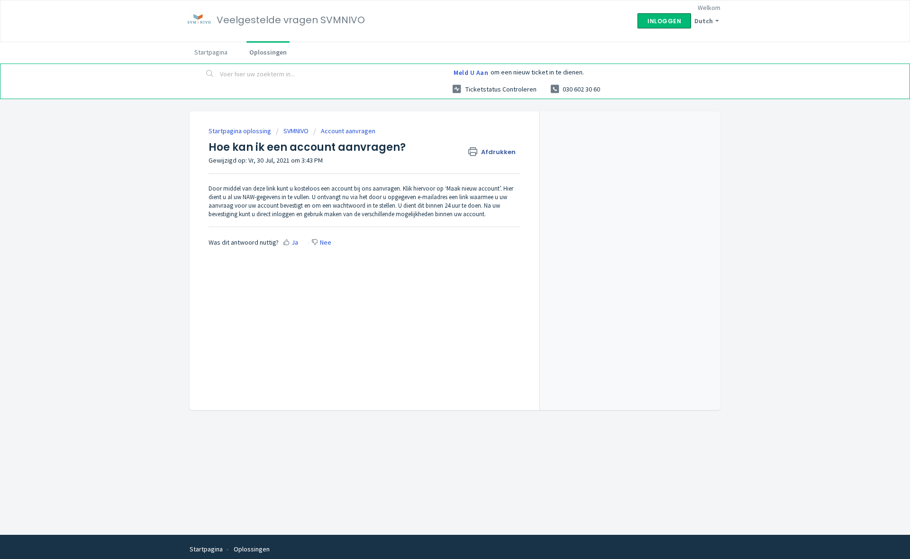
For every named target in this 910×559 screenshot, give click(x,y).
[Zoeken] (210, 74)
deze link (264, 188)
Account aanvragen (348, 131)
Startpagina (211, 52)
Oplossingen (268, 52)
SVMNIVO (296, 131)
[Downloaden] (437, 155)
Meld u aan (471, 72)
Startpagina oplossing (241, 131)
